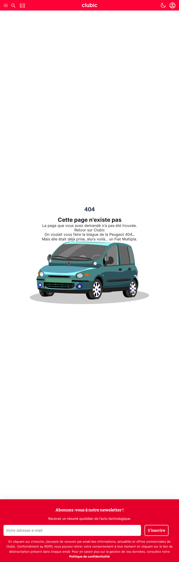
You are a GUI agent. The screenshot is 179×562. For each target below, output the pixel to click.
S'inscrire (156, 530)
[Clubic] (89, 6)
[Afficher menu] (5, 5)
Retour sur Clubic (89, 230)
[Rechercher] (13, 6)
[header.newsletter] (22, 6)
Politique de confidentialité (89, 556)
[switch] (163, 5)
